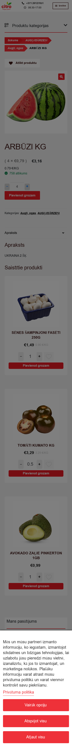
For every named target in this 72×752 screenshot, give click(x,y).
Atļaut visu (35, 737)
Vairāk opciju (36, 705)
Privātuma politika (18, 692)
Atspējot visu (35, 721)
